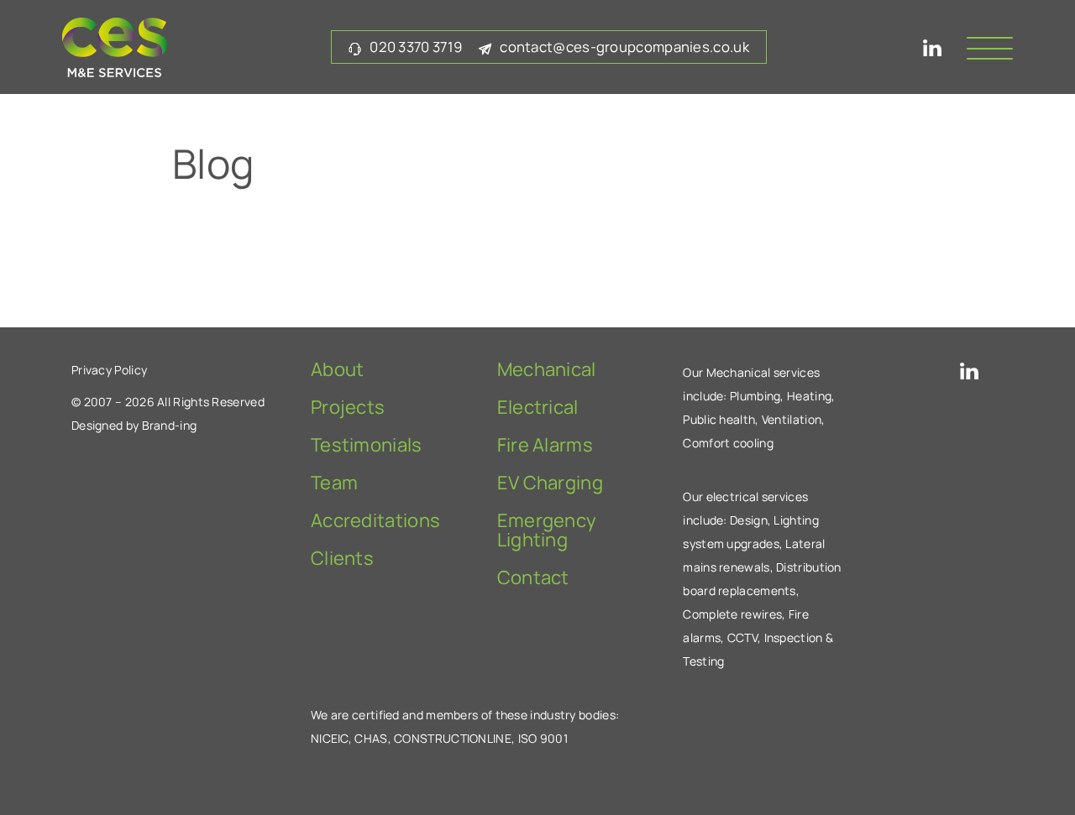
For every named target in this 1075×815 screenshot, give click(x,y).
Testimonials (366, 444)
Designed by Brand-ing (134, 425)
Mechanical (546, 369)
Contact (533, 577)
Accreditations (375, 520)
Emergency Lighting (547, 530)
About (337, 369)
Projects (348, 407)
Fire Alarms (545, 444)
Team (334, 482)
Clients (342, 558)
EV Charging (550, 482)
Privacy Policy (109, 370)
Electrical (538, 407)
